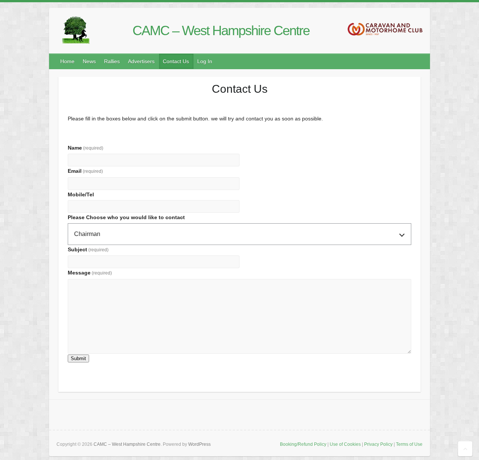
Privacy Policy (378, 444)
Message (90, 273)
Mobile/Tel (81, 194)
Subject (88, 249)
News (89, 61)
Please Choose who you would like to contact (126, 217)
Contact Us (176, 61)
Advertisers (141, 61)
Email (85, 171)
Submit (78, 358)
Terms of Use (409, 444)
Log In (204, 61)
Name (85, 148)
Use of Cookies (345, 444)
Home (67, 61)
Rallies (112, 61)
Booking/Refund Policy (303, 444)
